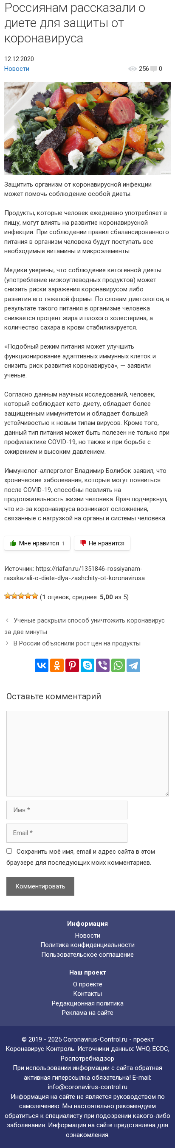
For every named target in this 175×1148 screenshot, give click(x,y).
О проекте (87, 984)
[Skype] (87, 665)
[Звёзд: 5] (34, 595)
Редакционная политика (88, 1003)
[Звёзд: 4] (28, 595)
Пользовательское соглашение (87, 954)
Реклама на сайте (87, 1013)
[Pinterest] (72, 665)
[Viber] (103, 665)
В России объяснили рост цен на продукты (77, 643)
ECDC (160, 1049)
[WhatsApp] (118, 665)
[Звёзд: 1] (7, 595)
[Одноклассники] (57, 665)
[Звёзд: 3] (21, 595)
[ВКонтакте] (41, 665)
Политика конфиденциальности (87, 945)
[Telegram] (133, 665)
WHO (143, 1049)
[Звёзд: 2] (14, 595)
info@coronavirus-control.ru (87, 1087)
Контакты (87, 993)
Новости (16, 69)
